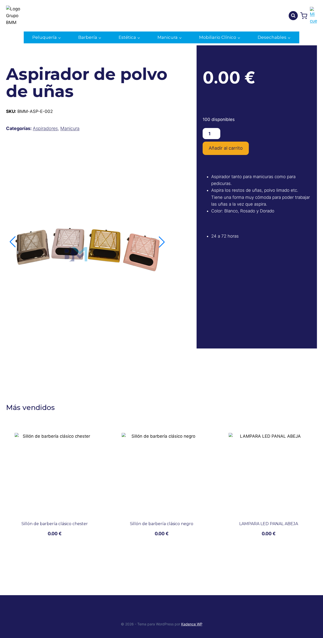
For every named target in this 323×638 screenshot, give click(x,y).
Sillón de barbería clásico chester (54, 523)
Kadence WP (191, 624)
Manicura (69, 128)
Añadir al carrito (226, 148)
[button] (161, 241)
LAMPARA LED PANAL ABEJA (268, 523)
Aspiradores (45, 128)
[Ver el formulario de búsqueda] (293, 15)
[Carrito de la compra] (303, 15)
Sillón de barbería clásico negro (161, 523)
